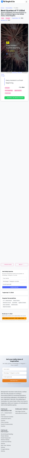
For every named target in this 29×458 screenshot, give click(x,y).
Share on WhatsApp (15, 97)
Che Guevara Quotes (7, 417)
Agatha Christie (22, 302)
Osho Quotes (4, 422)
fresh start (8, 93)
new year (7, 87)
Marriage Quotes (20, 411)
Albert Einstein (14, 304)
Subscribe (14, 287)
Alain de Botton (6, 304)
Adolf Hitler (14, 302)
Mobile (20, 72)
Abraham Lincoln (7, 302)
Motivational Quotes (21, 413)
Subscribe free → (14, 380)
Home (2, 8)
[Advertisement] (14, 120)
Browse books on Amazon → (14, 318)
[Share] (27, 11)
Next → (21, 264)
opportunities (18, 90)
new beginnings (9, 90)
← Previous (7, 264)
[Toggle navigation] (26, 2)
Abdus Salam (16, 300)
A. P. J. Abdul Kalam (7, 300)
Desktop (14, 72)
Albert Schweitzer (7, 306)
